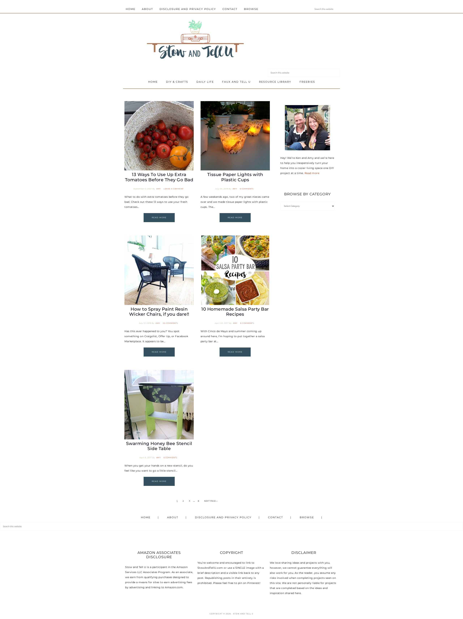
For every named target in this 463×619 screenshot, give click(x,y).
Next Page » (211, 501)
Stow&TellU (195, 40)
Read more (312, 173)
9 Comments (247, 189)
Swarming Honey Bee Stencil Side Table (159, 446)
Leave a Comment (173, 189)
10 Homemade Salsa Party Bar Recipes (235, 311)
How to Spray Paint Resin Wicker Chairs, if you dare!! (159, 311)
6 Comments (247, 323)
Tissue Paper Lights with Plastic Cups (235, 177)
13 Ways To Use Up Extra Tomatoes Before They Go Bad (159, 177)
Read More (159, 217)
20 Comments (170, 323)
